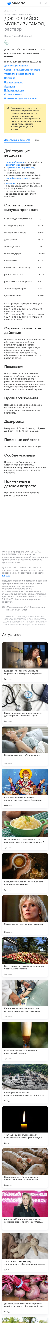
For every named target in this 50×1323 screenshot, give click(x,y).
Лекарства (8, 11)
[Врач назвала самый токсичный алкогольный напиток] (25, 1041)
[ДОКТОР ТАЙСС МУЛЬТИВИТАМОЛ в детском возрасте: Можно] (6, 42)
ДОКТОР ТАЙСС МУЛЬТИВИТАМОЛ (19, 14)
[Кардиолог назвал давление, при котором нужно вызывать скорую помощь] (25, 999)
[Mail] (9, 3)
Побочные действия (14, 90)
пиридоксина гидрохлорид (20, 167)
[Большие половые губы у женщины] (25, 746)
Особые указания (13, 94)
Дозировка (9, 86)
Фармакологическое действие (19, 74)
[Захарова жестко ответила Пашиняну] (25, 915)
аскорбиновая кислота (18, 178)
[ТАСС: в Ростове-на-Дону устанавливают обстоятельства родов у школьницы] (25, 1252)
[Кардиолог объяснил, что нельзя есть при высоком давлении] (25, 873)
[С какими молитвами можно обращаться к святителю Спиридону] (25, 788)
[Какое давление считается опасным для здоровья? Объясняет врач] (25, 704)
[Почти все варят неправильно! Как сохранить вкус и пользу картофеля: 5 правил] (25, 830)
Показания (9, 78)
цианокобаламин (15, 162)
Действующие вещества (16, 66)
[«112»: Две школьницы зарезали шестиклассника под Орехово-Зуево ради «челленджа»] (25, 1126)
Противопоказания (13, 82)
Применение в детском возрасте (20, 98)
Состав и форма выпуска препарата (22, 70)
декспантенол (13, 164)
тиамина (10, 183)
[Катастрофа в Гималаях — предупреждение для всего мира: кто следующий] (25, 1084)
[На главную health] (18, 3)
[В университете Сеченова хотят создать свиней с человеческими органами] (25, 1168)
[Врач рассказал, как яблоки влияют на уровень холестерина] (25, 957)
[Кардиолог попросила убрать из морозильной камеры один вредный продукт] (25, 662)
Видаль (6, 575)
